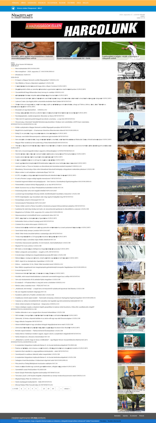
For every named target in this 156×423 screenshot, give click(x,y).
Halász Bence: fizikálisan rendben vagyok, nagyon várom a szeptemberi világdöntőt (43, 334)
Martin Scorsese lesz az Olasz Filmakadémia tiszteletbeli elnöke (36, 188)
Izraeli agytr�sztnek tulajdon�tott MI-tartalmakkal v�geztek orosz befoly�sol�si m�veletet (46, 163)
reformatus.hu (54, 373)
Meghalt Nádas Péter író (23, 379)
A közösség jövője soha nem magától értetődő (30, 191)
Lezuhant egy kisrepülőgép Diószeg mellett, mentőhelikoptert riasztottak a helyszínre (43, 194)
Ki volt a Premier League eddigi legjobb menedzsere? (33, 178)
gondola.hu (54, 80)
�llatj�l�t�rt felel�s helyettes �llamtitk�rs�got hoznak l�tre (37, 95)
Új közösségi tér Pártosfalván (25, 203)
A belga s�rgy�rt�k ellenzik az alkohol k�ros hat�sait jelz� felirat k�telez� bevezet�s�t (46, 113)
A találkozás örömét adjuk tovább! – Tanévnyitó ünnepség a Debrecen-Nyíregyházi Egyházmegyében (48, 298)
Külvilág (42, 3)
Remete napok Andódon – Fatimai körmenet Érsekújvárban (34, 331)
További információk (114, 421)
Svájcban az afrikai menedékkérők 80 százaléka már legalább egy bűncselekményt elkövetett (46, 301)
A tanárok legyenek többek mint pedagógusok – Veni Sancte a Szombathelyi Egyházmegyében (46, 181)
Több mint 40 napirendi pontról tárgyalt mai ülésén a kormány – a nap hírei (40, 119)
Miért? (40, 8)
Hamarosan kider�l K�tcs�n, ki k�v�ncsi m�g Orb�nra (35, 273)
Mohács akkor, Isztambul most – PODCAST (29, 285)
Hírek (23, 3)
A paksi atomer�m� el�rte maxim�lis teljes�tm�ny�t (34, 157)
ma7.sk (51, 172)
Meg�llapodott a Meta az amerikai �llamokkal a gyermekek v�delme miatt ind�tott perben (46, 89)
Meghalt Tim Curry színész (24, 246)
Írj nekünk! (133, 416)
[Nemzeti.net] (22, 16)
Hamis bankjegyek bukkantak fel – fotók (73, 58)
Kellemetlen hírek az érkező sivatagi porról (29, 221)
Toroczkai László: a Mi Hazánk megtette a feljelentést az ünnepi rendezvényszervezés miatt (45, 376)
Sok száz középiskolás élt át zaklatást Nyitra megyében (33, 279)
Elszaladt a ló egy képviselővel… (26, 110)
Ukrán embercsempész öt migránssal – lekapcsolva (32, 304)
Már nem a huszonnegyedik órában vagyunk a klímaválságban (36, 151)
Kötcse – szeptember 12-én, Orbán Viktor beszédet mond (34, 264)
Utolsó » (67, 389)
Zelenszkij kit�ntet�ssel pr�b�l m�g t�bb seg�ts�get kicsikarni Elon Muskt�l (43, 328)
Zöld (79, 3)
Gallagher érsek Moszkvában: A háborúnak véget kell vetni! (34, 360)
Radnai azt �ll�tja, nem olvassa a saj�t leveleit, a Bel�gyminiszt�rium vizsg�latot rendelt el (47, 348)
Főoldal (15, 3)
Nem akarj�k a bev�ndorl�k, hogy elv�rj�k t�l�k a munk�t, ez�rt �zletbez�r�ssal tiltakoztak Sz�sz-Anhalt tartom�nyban (58, 139)
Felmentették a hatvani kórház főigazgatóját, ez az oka (33, 184)
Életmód (71, 3)
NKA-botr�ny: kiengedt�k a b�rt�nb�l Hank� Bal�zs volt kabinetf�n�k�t (41, 315)
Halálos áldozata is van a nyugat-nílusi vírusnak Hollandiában (35, 312)
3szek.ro (27, 75)
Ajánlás (125, 416)
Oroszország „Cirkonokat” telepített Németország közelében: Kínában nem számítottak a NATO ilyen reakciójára (52, 122)
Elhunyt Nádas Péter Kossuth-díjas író (27, 385)
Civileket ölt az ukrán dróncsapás (26, 224)
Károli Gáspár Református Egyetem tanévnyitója (31, 373)
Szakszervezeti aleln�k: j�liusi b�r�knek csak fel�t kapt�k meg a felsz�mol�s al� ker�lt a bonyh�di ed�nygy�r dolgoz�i (58, 98)
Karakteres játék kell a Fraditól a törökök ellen (30, 295)
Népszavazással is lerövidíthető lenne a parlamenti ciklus (34, 215)
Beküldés (117, 416)
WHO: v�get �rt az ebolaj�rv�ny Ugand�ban (31, 218)
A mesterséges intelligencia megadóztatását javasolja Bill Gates (36, 255)
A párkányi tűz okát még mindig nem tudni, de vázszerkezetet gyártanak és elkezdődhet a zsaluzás (47, 209)
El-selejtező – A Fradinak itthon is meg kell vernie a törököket (35, 282)
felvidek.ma (72, 345)
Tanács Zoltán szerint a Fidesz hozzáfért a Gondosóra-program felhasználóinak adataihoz (45, 206)
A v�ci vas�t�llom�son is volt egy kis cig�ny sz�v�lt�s (35, 160)
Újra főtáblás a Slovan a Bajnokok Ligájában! (30, 83)
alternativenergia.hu (65, 151)
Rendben (103, 421)
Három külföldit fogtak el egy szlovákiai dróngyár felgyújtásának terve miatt (40, 324)
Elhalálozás (19, 75)
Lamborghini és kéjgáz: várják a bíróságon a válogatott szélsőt (120, 57)
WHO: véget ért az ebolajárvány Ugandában (30, 261)
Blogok (62, 3)
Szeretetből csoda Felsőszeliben (26, 369)
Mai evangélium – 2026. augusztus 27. (28, 71)
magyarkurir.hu (47, 71)
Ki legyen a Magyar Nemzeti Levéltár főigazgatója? (32, 80)
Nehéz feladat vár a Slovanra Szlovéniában (29, 337)
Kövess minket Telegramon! (27, 8)
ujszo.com (50, 83)
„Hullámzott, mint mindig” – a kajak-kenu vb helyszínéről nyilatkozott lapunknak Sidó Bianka (45, 289)
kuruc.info (62, 86)
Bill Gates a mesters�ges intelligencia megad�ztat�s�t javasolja (37, 249)
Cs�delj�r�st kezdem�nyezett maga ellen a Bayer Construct (36, 86)
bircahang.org (33, 68)
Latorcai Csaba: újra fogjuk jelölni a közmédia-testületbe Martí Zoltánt (38, 101)
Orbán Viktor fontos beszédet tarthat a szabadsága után (33, 233)
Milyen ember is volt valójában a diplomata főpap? (32, 172)
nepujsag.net (51, 191)
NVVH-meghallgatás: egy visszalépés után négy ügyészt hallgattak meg (39, 197)
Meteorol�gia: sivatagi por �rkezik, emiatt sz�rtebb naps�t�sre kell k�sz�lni (42, 258)
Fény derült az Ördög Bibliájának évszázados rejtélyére (33, 363)
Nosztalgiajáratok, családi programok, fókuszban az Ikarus (34, 116)
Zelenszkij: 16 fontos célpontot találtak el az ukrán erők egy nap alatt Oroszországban (43, 318)
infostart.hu (66, 101)
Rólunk (141, 416)
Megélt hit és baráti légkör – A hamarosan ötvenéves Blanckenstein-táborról (40, 130)
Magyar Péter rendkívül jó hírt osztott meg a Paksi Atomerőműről (36, 143)
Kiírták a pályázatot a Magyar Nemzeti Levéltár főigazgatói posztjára (37, 127)
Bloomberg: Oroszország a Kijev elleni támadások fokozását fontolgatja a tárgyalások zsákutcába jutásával (50, 169)
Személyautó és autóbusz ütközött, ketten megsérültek (33, 354)
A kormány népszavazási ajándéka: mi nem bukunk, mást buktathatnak (38, 243)
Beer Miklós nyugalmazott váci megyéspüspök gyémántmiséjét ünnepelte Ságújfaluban (44, 267)
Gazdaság (32, 3)
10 (44, 389)
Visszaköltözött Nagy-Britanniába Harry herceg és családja (34, 92)
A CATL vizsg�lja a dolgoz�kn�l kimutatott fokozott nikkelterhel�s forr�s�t (41, 175)
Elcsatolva (52, 3)
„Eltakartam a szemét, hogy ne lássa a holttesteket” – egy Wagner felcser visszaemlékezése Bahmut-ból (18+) (51, 340)
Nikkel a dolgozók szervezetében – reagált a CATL (32, 252)
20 (48, 389)
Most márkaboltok (21, 68)
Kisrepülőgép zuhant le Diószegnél (27, 200)
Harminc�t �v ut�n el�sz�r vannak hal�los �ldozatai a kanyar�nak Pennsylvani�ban (45, 154)
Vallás (85, 3)
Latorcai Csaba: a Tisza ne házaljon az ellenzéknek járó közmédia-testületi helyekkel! (43, 166)
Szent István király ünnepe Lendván (27, 230)
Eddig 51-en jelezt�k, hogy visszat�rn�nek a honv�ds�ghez (36, 133)
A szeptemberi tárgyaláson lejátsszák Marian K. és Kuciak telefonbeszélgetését (41, 345)
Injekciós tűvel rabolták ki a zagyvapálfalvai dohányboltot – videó (36, 351)
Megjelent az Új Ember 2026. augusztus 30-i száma (32, 212)
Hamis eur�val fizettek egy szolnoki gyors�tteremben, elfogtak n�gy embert (41, 366)
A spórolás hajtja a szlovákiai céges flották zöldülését (32, 240)
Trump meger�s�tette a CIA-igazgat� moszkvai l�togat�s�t (36, 237)
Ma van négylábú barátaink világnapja (28, 292)
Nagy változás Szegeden (23, 321)
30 (53, 389)
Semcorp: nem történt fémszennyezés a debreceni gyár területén (36, 136)
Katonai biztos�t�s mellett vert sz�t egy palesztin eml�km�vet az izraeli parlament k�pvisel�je (48, 227)
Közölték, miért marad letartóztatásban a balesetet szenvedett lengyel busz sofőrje (32, 57)
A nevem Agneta (20, 270)
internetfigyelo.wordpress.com (24, 124)
